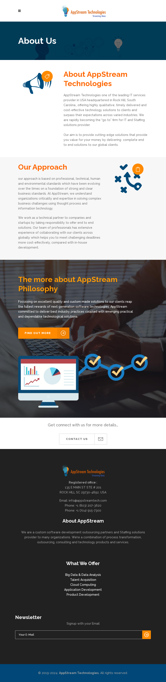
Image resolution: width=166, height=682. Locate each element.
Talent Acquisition (83, 579)
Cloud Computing (83, 584)
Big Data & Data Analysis (83, 574)
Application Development (83, 589)
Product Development (83, 594)
